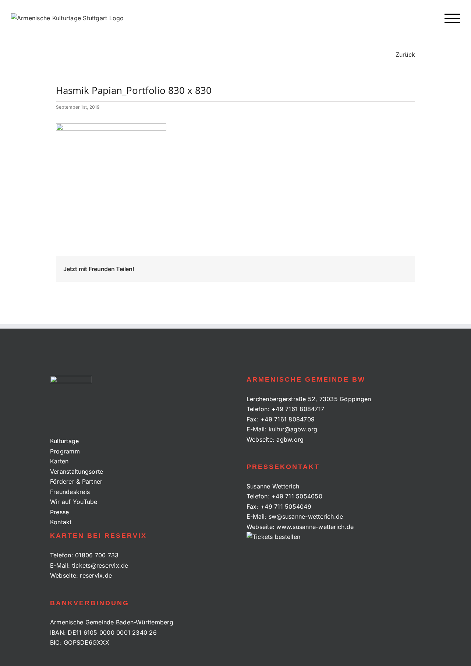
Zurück (405, 54)
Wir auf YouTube (74, 501)
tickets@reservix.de (100, 565)
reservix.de (96, 575)
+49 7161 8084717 (298, 409)
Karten (59, 461)
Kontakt (61, 522)
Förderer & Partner (76, 481)
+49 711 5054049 (286, 506)
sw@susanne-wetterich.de (306, 516)
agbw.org (290, 439)
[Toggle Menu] (452, 18)
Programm (65, 451)
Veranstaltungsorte (76, 471)
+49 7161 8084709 (288, 419)
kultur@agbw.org (293, 429)
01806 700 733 (96, 555)
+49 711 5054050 (297, 496)
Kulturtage (64, 441)
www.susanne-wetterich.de (315, 526)
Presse (59, 512)
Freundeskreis (70, 491)
